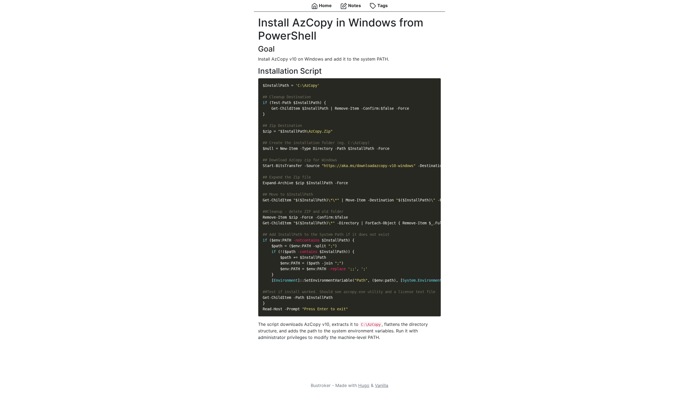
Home (325, 5)
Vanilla (381, 385)
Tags (382, 5)
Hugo (363, 385)
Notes (354, 5)
